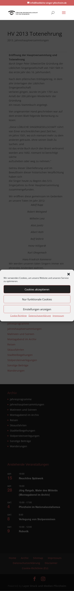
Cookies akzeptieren (37, 289)
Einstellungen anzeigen (37, 309)
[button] (68, 274)
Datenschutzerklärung (40, 315)
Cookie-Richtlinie (18, 315)
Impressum (58, 315)
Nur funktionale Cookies (37, 299)
